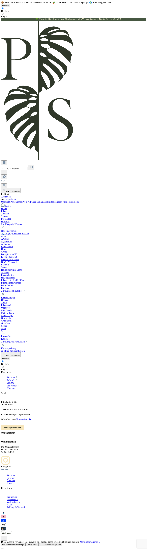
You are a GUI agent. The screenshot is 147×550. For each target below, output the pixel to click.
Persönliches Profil (19, 202)
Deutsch (5, 11)
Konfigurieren (32, 545)
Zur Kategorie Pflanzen (12, 224)
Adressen (32, 202)
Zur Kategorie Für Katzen (13, 341)
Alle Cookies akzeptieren (50, 545)
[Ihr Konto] (4, 185)
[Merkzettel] (3, 182)
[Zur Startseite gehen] (37, 159)
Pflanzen (11, 475)
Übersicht (5, 202)
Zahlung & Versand (16, 507)
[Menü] (4, 162)
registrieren (11, 199)
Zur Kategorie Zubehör (12, 291)
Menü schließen (13, 191)
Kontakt (10, 483)
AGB (9, 504)
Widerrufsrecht (13, 502)
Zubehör (11, 478)
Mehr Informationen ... (90, 542)
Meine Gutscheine (71, 202)
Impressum (12, 497)
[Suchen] (31, 167)
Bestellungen (56, 202)
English (4, 16)
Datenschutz (12, 499)
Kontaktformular (23, 419)
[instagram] (5, 464)
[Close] (2, 548)
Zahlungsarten (43, 202)
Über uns (11, 480)
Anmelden (6, 196)
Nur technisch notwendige (13, 545)
